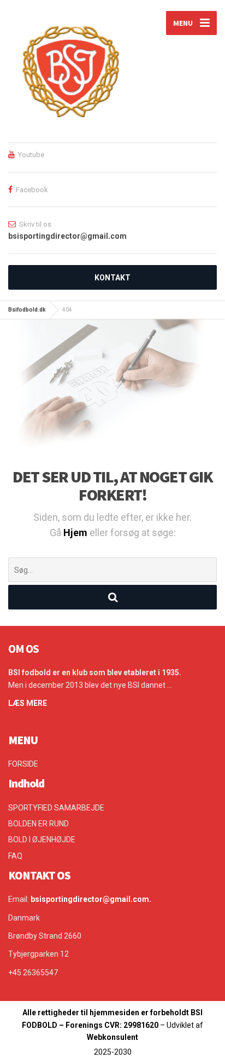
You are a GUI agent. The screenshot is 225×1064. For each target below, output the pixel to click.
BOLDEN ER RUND (38, 823)
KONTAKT (112, 277)
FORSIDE (23, 764)
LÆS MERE (27, 703)
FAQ (15, 856)
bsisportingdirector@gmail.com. (91, 899)
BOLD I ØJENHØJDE (41, 839)
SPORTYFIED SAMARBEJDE (56, 807)
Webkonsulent (112, 1037)
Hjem (76, 532)
